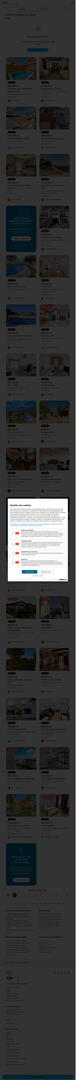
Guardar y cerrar (38, 576)
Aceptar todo (30, 572)
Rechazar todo (46, 572)
